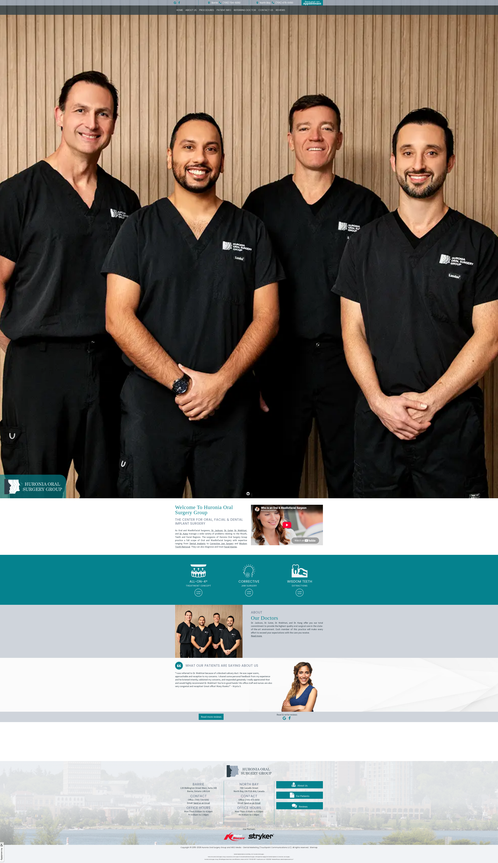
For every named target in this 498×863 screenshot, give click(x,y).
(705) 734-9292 (202, 799)
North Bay (265, 2)
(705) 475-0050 (252, 799)
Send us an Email (201, 802)
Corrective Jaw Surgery (221, 543)
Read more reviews (211, 716)
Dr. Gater (228, 530)
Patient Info (224, 10)
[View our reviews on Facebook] (179, 2)
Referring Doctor (245, 10)
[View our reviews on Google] (175, 2)
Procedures (206, 10)
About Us (191, 10)
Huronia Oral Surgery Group (214, 847)
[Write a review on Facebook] (289, 718)
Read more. (256, 635)
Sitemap (313, 847)
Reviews (280, 10)
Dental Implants (197, 543)
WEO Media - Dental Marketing (245, 847)
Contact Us (265, 10)
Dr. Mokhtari (240, 530)
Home (179, 10)
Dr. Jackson (217, 530)
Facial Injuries (230, 546)
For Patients (302, 796)
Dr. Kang (183, 533)
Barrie (214, 2)
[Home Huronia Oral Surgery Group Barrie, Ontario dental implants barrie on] (33, 486)
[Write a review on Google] (284, 718)
